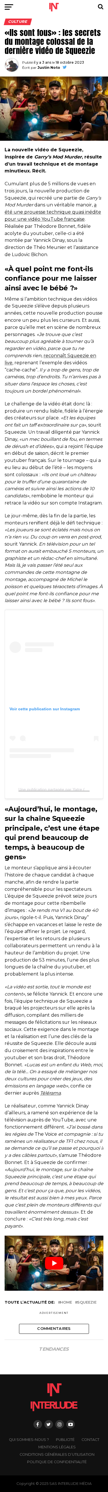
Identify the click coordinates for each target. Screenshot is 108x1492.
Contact (90, 1439)
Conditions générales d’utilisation (57, 1454)
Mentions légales (57, 1447)
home (66, 1302)
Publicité (65, 1439)
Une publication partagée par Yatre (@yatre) (58, 789)
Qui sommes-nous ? (29, 1439)
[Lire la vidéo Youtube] (54, 1263)
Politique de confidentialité (57, 1462)
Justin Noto (48, 67)
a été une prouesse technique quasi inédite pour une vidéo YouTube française (53, 212)
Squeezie (86, 1302)
